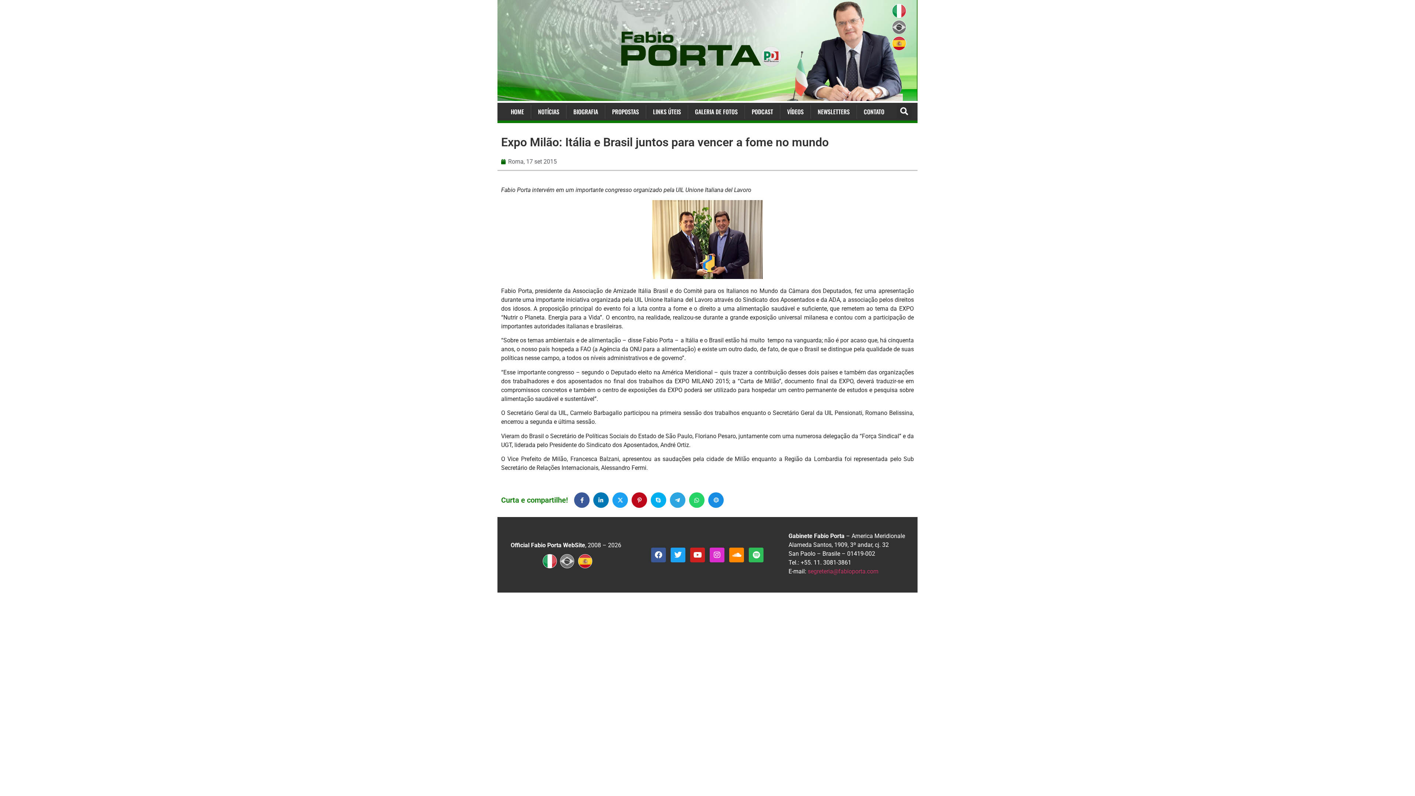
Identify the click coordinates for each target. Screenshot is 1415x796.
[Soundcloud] (736, 555)
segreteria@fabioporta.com (843, 571)
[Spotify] (756, 555)
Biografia (585, 111)
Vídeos (795, 111)
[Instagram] (717, 555)
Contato (874, 111)
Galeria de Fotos (716, 111)
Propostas (625, 111)
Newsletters (834, 111)
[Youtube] (697, 555)
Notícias (548, 111)
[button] (904, 112)
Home (517, 111)
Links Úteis (667, 111)
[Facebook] (658, 555)
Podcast (762, 111)
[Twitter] (678, 555)
